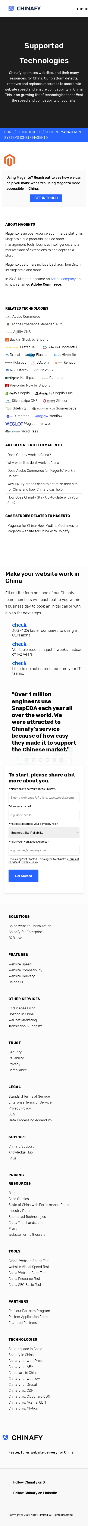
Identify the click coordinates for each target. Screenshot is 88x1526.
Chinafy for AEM (21, 1367)
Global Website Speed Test (29, 1261)
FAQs (12, 1158)
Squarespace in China (25, 1349)
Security (15, 1052)
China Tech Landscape (26, 1223)
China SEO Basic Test (25, 1285)
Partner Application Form (28, 1317)
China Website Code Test (28, 1273)
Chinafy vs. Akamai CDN (27, 1402)
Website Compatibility (26, 970)
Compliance (18, 1070)
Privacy (15, 1064)
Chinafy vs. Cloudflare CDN (29, 1396)
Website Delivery (22, 976)
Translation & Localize (26, 1026)
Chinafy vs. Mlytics (23, 1408)
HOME (8, 132)
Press (13, 1229)
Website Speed (20, 964)
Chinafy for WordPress (26, 1361)
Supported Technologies (27, 1217)
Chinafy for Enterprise (26, 932)
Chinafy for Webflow (24, 1379)
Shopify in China (21, 1355)
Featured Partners (23, 1323)
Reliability (16, 1058)
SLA (12, 1114)
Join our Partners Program (29, 1311)
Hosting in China (21, 1014)
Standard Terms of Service (29, 1096)
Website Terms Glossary (27, 1235)
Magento (40, 138)
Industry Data (19, 1211)
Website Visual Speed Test (29, 1267)
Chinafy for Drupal (23, 1385)
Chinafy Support (21, 1146)
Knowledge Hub (21, 1152)
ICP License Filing (22, 1008)
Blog (12, 1193)
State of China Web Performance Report (40, 1205)
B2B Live (15, 938)
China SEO (17, 982)
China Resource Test (24, 1279)
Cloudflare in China (23, 1373)
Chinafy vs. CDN (21, 1391)
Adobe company (63, 279)
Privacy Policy (29, 862)
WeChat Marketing (23, 1020)
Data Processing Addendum (30, 1120)
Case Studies (19, 1199)
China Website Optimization (30, 926)
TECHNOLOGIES (29, 132)
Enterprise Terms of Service (30, 1102)
